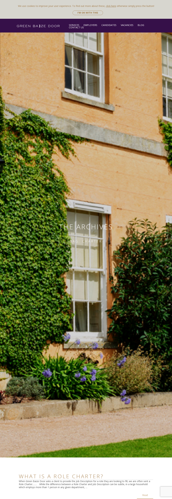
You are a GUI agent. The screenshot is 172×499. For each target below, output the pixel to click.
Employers (90, 25)
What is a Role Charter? (61, 476)
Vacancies (127, 25)
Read (145, 495)
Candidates (108, 25)
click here (111, 6)
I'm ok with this (87, 12)
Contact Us (76, 27)
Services (74, 25)
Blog (141, 25)
